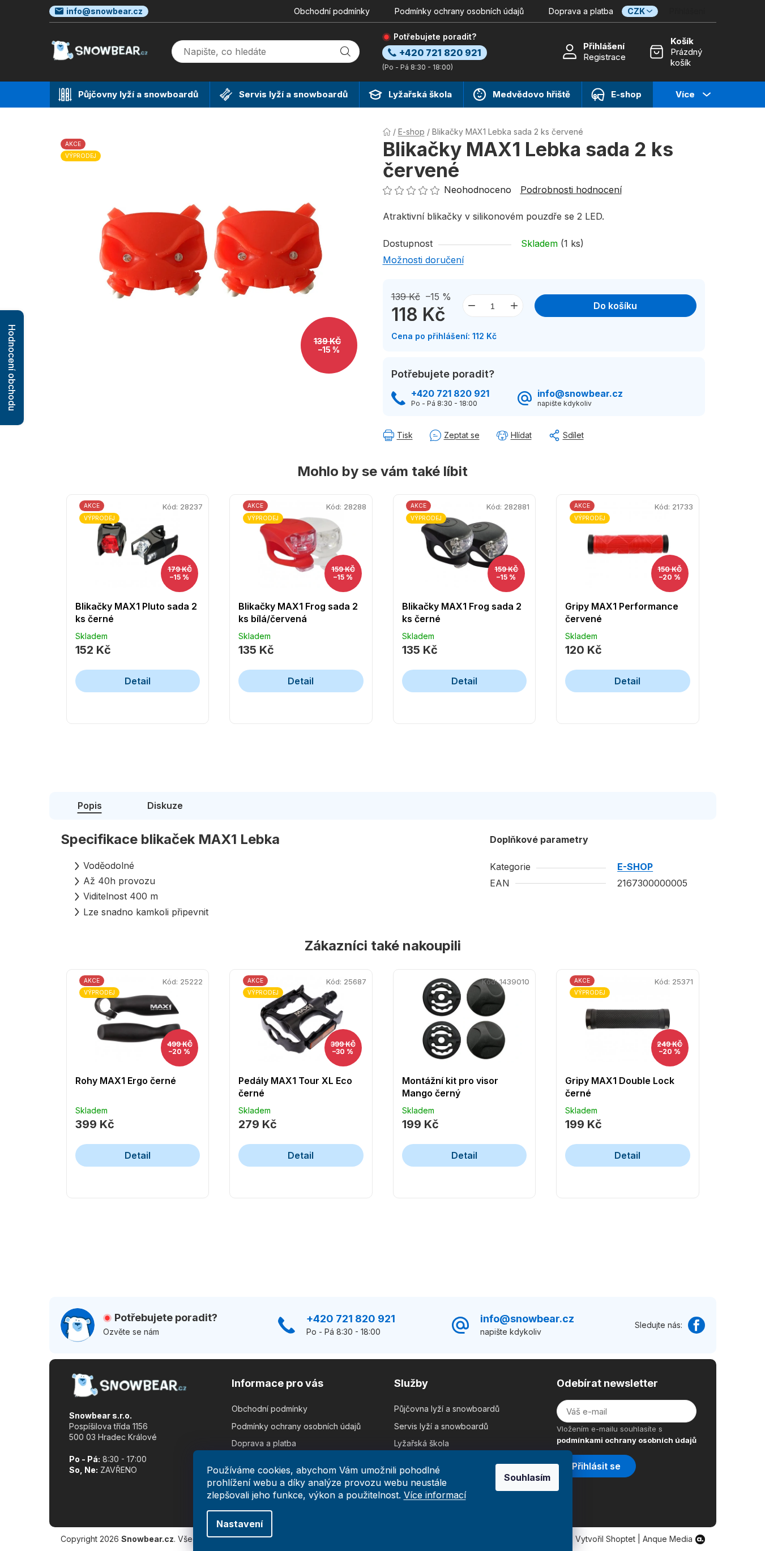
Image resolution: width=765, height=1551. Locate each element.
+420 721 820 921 (450, 393)
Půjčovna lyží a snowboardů (446, 1408)
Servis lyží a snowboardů (441, 1426)
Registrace (604, 57)
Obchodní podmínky (332, 11)
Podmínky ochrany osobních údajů (459, 11)
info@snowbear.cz (104, 11)
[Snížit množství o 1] (471, 305)
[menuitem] (130, 95)
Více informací (435, 1495)
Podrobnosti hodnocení (571, 189)
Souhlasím (527, 1477)
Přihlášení (604, 46)
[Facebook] (696, 1325)
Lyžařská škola (421, 1443)
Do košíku (615, 305)
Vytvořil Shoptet (605, 1539)
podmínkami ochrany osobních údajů (626, 1440)
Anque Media (668, 1539)
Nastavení (239, 1523)
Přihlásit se (596, 1466)
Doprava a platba (581, 11)
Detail (138, 681)
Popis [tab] (90, 805)
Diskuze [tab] (165, 805)
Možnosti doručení (423, 259)
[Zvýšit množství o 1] (514, 305)
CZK (636, 11)
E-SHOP (635, 866)
